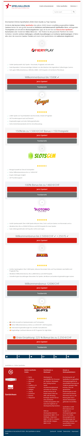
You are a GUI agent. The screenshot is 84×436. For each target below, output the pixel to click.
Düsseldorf (31, 387)
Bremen (30, 395)
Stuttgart (30, 389)
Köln (29, 383)
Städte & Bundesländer (46, 6)
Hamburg (31, 379)
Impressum (75, 431)
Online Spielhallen (62, 6)
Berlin (30, 377)
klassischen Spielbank (64, 30)
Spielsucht (53, 431)
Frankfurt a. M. (32, 385)
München (31, 381)
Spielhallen (30, 25)
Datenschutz (66, 431)
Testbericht (42, 87)
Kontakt (59, 431)
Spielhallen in (9, 365)
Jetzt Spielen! (42, 81)
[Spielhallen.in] (18, 6)
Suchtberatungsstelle (50, 402)
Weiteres (73, 6)
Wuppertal (31, 397)
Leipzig (30, 391)
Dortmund (31, 393)
